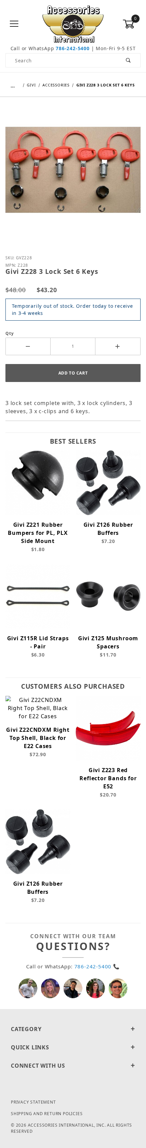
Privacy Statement (33, 1102)
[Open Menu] (14, 24)
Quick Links (30, 1047)
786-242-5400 (73, 48)
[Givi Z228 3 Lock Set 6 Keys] (73, 175)
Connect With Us (38, 1065)
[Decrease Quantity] (28, 346)
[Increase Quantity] (118, 346)
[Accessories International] (73, 23)
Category (26, 1029)
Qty (9, 333)
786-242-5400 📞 (97, 966)
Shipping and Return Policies (47, 1113)
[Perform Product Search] (128, 60)
